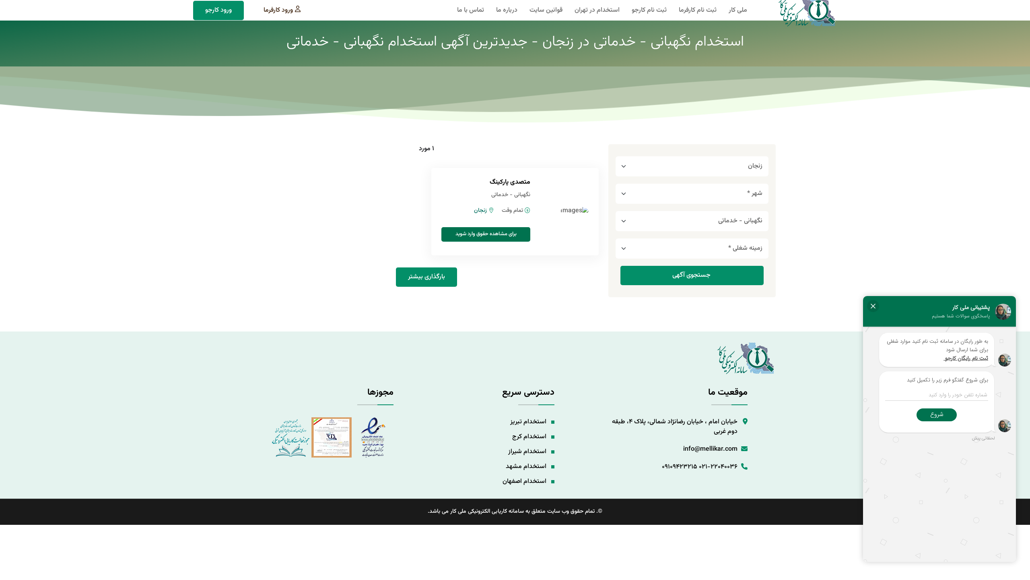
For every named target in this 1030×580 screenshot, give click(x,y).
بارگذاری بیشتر (426, 277)
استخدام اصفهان (524, 481)
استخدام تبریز (528, 422)
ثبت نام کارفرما (698, 10)
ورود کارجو (218, 10)
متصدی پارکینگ (510, 182)
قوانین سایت (545, 10)
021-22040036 (718, 467)
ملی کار (738, 10)
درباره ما (506, 10)
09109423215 (679, 467)
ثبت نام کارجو (649, 10)
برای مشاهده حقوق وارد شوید (486, 234)
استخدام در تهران (597, 10)
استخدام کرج (529, 437)
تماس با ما (470, 10)
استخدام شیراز (527, 452)
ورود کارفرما (278, 10)
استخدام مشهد (526, 467)
